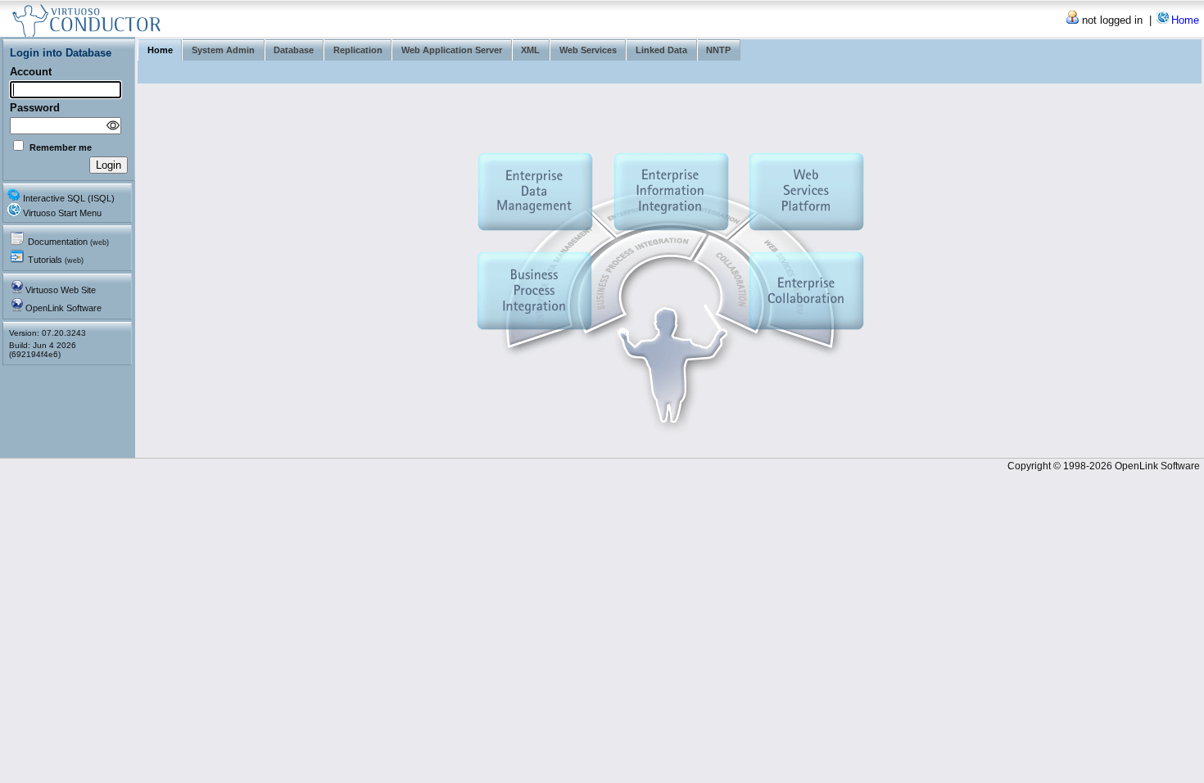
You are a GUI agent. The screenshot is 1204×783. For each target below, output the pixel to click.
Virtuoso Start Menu (62, 213)
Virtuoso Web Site (60, 290)
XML (530, 50)
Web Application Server (451, 50)
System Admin (223, 50)
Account (31, 72)
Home (1185, 20)
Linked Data (661, 50)
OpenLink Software (63, 308)
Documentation (68, 242)
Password (35, 108)
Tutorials (56, 260)
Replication (357, 50)
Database (294, 50)
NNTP (718, 50)
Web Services (588, 50)
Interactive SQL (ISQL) (69, 198)
